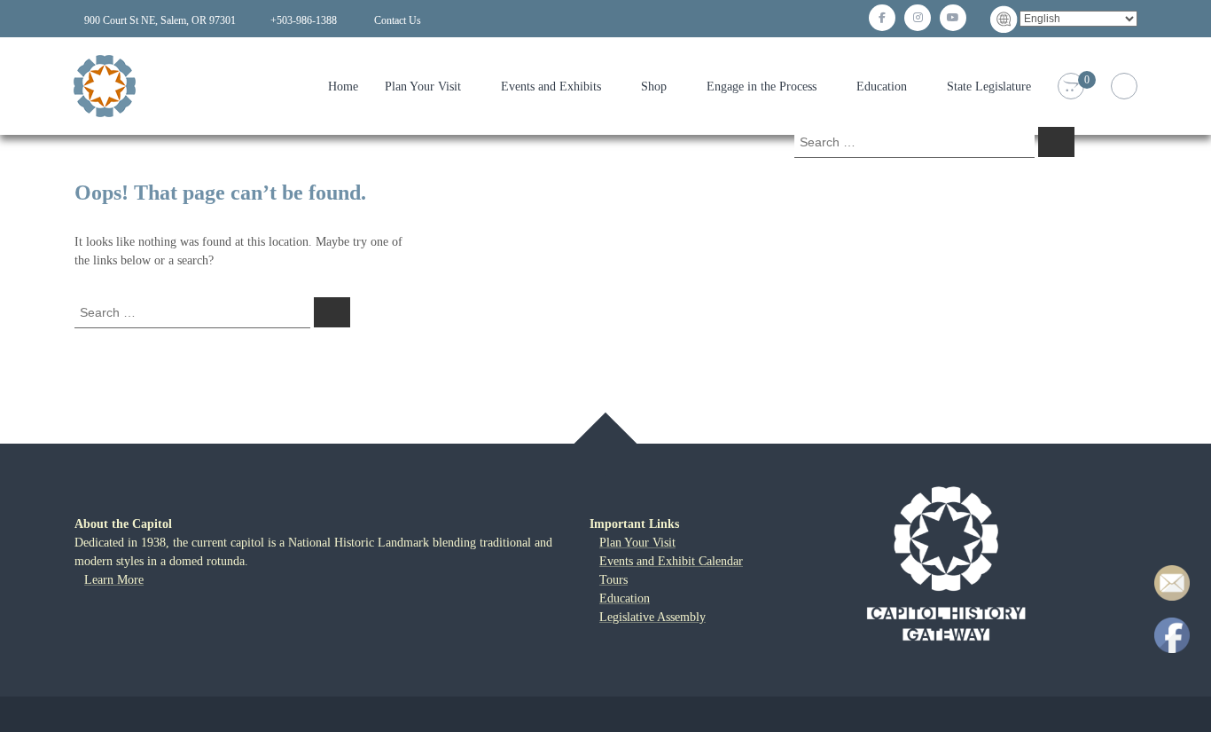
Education (881, 86)
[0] (1071, 86)
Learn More (114, 579)
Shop (654, 86)
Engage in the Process (761, 86)
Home (343, 86)
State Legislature (989, 86)
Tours (613, 579)
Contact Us (397, 20)
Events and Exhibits (551, 86)
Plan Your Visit (423, 86)
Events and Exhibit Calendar (671, 561)
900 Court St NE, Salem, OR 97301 (160, 20)
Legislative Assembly (652, 617)
